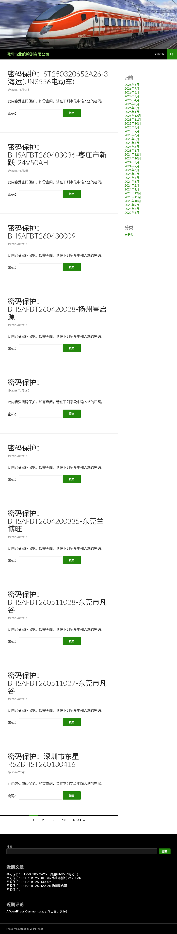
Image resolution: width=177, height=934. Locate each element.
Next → (79, 820)
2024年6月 (132, 170)
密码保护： (25, 382)
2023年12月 (133, 193)
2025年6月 (132, 135)
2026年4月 (132, 100)
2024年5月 (132, 174)
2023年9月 (132, 205)
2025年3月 (132, 146)
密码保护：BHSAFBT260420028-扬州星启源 (57, 309)
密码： (13, 113)
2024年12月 (133, 154)
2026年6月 (132, 92)
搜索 (9, 846)
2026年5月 (132, 96)
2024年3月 (132, 181)
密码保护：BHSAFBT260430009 (42, 232)
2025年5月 (132, 139)
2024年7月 (132, 166)
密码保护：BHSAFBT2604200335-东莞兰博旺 (56, 521)
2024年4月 (132, 177)
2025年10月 (133, 123)
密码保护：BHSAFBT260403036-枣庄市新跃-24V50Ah (57, 155)
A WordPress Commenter (23, 911)
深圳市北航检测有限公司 (27, 54)
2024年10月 (133, 158)
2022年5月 (132, 212)
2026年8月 (132, 84)
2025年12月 (133, 115)
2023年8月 (132, 209)
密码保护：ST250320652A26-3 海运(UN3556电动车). (58, 77)
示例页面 (159, 54)
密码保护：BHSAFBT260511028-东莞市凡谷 (57, 602)
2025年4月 (132, 143)
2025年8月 (132, 127)
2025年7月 (132, 131)
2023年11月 (133, 197)
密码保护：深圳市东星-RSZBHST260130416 (45, 760)
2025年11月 (133, 119)
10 (63, 820)
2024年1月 (132, 189)
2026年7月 (132, 88)
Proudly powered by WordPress (24, 928)
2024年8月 (132, 162)
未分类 (129, 234)
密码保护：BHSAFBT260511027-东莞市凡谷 (57, 683)
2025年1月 (132, 150)
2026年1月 (132, 112)
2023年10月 (133, 201)
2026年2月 (132, 108)
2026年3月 (132, 104)
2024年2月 (132, 185)
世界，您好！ (60, 911)
